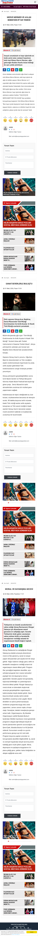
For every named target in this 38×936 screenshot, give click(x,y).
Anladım (31, 932)
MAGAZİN (13, 11)
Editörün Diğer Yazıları (15, 132)
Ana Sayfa (6, 11)
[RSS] (24, 927)
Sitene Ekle (23, 929)
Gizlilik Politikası (15, 929)
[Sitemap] (28, 927)
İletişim (30, 929)
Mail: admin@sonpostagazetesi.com (19, 136)
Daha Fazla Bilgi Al (16, 934)
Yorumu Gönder (12, 172)
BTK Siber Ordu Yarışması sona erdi (24, 6)
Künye (8, 929)
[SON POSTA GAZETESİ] (7, 2)
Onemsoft (21, 926)
